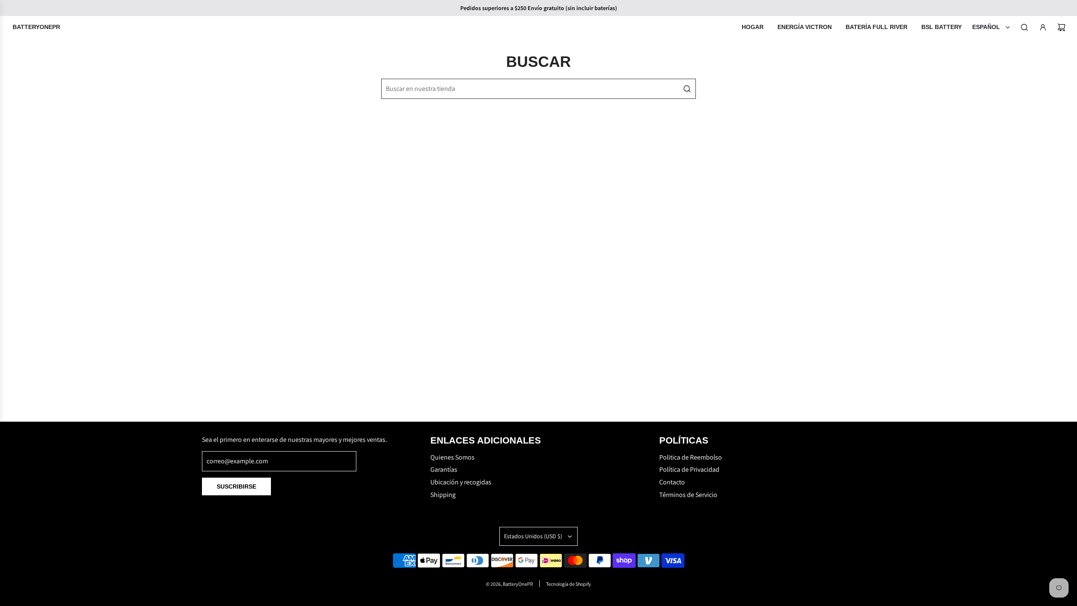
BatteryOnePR (36, 27)
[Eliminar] (668, 89)
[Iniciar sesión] (1043, 27)
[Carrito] (1061, 27)
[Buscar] (1024, 27)
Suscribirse (236, 486)
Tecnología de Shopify (568, 584)
